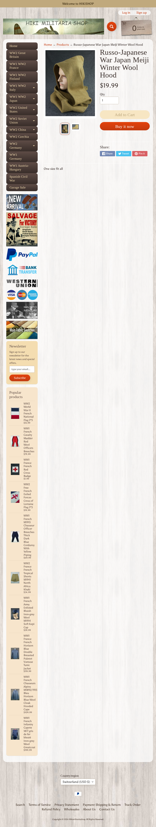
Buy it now (124, 126)
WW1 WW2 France (18, 66)
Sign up (141, 12)
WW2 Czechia (19, 136)
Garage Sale (18, 187)
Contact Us (107, 809)
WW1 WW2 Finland (18, 77)
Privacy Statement (66, 805)
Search (20, 805)
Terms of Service (40, 805)
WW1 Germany (16, 156)
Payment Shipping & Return (102, 805)
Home (14, 46)
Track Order (132, 805)
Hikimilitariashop (77, 819)
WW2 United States (24, 110)
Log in (126, 12)
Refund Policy (51, 809)
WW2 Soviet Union (24, 121)
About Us (89, 809)
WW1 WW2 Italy (24, 88)
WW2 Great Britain (17, 55)
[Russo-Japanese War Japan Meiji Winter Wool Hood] (65, 129)
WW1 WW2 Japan (24, 99)
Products (63, 44)
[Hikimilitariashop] (53, 26)
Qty (102, 94)
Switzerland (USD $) (76, 782)
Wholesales (71, 809)
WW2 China (24, 130)
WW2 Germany (24, 146)
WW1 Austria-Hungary (19, 167)
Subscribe (20, 377)
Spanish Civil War (19, 178)
